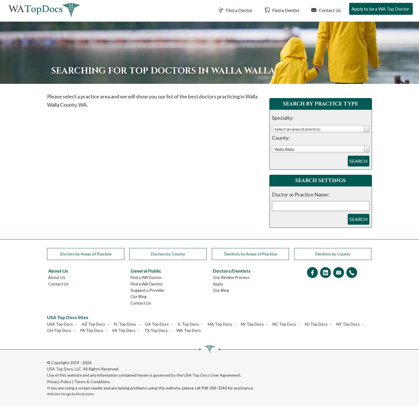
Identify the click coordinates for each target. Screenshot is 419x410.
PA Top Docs (91, 330)
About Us (56, 277)
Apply (218, 283)
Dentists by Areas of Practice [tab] (250, 253)
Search (358, 161)
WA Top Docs (188, 330)
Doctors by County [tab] (168, 253)
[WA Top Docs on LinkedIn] (325, 273)
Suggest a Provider (147, 290)
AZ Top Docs (93, 324)
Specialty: (283, 118)
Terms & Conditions (92, 381)
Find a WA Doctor (146, 277)
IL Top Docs (188, 324)
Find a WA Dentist (147, 283)
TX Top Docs (156, 330)
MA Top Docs (220, 324)
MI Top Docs (252, 324)
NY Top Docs (348, 324)
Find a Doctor (239, 10)
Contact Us (329, 10)
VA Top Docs (123, 330)
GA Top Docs (157, 324)
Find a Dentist (285, 10)
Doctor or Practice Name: (300, 194)
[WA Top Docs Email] (338, 273)
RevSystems (85, 394)
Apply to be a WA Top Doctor (380, 8)
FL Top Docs (125, 324)
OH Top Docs (59, 330)
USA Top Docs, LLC (64, 368)
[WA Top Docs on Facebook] (312, 273)
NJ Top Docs (316, 324)
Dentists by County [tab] (332, 253)
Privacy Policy (59, 381)
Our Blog (139, 296)
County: (281, 138)
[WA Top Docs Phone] (351, 273)
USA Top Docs (60, 324)
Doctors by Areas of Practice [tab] (85, 253)
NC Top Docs (284, 324)
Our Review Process (231, 277)
